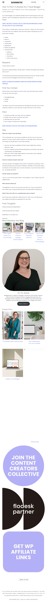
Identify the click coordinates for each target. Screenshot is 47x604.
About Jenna (23, 304)
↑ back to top (23, 579)
